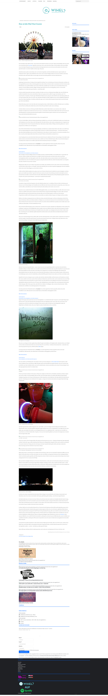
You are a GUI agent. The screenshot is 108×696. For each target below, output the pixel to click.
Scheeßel (23, 536)
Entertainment (22, 1)
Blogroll (55, 1)
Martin (22, 542)
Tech (44, 1)
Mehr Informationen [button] (23, 148)
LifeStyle (34, 1)
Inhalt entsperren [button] (22, 151)
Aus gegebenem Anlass (76, 33)
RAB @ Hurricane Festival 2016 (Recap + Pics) (29, 616)
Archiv (19, 670)
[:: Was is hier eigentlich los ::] (54, 10)
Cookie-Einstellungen (21, 666)
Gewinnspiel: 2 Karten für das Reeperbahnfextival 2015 (31, 580)
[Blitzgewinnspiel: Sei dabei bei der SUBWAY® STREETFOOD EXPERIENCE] (40, 585)
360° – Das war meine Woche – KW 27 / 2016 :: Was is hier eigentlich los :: (33, 619)
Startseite (21, 20)
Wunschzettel (20, 668)
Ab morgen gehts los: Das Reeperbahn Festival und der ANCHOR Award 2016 (35, 590)
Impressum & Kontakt (21, 664)
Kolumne (40, 1)
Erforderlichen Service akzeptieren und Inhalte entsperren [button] (28, 152)
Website (20, 646)
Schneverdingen (28, 536)
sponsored (49, 1)
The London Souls (55, 361)
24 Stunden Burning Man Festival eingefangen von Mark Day (32, 568)
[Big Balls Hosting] (22, 678)
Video (39, 346)
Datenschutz (20, 665)
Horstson (62, 514)
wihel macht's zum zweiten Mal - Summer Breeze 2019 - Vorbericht (33, 583)
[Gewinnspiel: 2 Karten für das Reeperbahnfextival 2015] (27, 578)
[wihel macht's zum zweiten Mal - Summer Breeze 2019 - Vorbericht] (39, 582)
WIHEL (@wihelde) (22, 613)
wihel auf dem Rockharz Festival (26, 602)
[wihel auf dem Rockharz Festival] (27, 601)
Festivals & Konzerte (32, 20)
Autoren (19, 671)
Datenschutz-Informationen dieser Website (49, 655)
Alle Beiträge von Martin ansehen (24, 546)
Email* (20, 642)
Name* (20, 637)
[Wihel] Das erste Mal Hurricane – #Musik (28, 614)
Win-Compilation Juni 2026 (77, 53)
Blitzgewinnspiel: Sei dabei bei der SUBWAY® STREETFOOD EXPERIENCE (34, 587)
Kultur (29, 1)
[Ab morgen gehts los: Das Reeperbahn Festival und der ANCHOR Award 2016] (41, 589)
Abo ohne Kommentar (35, 650)
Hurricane (30, 65)
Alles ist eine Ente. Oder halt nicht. (79, 36)
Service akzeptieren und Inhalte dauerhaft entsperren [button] (28, 359)
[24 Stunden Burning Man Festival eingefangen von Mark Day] (38, 566)
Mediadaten (20, 667)
